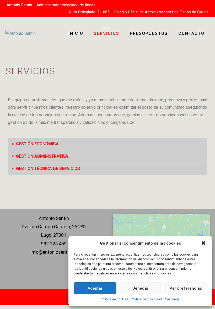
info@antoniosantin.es (53, 252)
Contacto (191, 33)
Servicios (106, 33)
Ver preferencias (186, 288)
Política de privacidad (146, 299)
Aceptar (95, 288)
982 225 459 (54, 243)
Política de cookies (114, 299)
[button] (204, 243)
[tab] (107, 144)
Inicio (75, 33)
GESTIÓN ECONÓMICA (37, 143)
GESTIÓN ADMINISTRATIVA (42, 156)
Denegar (140, 288)
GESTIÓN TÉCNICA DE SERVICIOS (48, 168)
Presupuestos (149, 33)
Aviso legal (172, 299)
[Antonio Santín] (20, 33)
